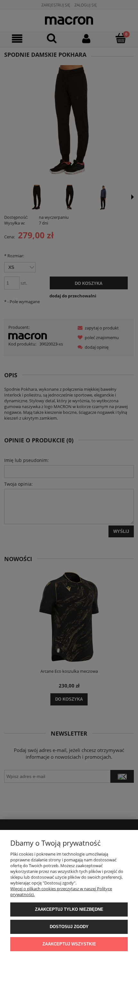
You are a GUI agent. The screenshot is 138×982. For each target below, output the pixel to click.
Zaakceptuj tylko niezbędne (69, 909)
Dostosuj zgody (69, 926)
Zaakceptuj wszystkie (69, 944)
